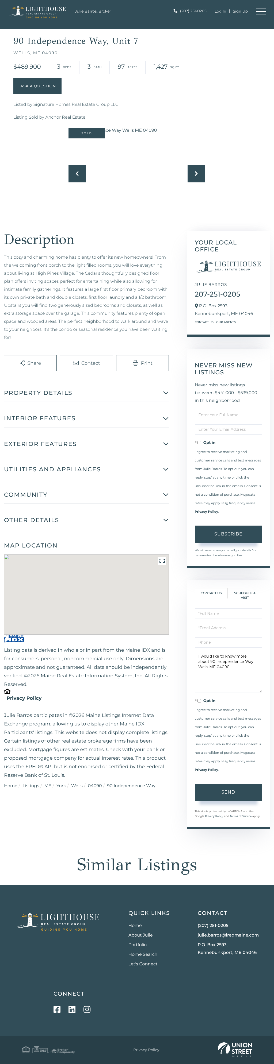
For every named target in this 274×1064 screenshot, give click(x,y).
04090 (95, 786)
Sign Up (240, 11)
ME (47, 786)
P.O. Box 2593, (227, 948)
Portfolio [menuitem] (137, 944)
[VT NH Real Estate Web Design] (235, 1049)
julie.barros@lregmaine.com (228, 935)
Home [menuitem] (135, 925)
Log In (220, 11)
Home (10, 786)
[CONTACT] (37, 86)
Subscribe (228, 534)
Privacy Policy (23, 698)
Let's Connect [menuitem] (143, 964)
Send (228, 792)
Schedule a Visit (245, 595)
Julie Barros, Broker (93, 11)
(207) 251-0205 (193, 11)
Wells (77, 786)
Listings (30, 786)
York (61, 786)
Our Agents (226, 322)
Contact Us (204, 322)
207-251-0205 (217, 294)
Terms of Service (241, 816)
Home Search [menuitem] (143, 954)
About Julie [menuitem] (140, 935)
